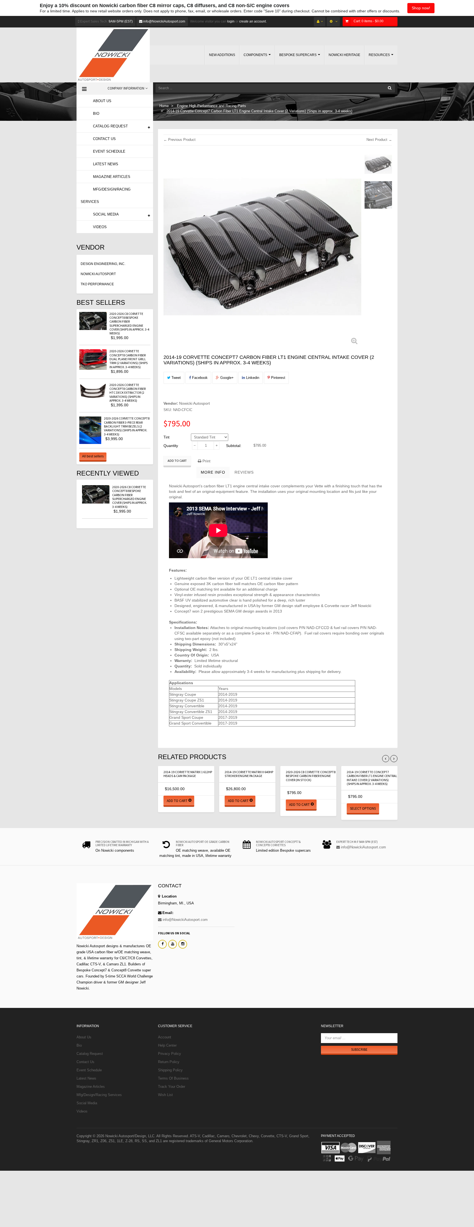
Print (205, 461)
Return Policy (168, 1062)
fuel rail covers (346, 627)
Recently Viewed (108, 473)
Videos (82, 1111)
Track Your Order (171, 1087)
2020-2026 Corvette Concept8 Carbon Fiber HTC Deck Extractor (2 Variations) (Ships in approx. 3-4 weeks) (127, 393)
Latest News (86, 1078)
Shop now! (421, 8)
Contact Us (85, 1062)
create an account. (253, 21)
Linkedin (252, 378)
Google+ (226, 378)
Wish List (165, 1095)
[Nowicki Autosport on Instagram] (182, 944)
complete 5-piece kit (252, 633)
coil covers (289, 627)
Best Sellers (101, 302)
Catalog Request (90, 1054)
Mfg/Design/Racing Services (99, 1095)
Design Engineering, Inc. (103, 264)
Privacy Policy (169, 1054)
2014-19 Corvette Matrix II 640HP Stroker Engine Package (249, 774)
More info (213, 472)
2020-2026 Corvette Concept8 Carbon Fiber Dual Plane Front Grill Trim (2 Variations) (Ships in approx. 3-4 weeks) (128, 359)
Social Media (87, 1103)
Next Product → (379, 140)
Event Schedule (89, 1070)
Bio (79, 1045)
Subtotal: (233, 445)
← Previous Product (179, 140)
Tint (166, 437)
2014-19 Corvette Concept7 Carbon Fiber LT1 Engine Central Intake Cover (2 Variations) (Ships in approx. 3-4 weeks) (372, 778)
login (230, 21)
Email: (167, 913)
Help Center (167, 1045)
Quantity (170, 445)
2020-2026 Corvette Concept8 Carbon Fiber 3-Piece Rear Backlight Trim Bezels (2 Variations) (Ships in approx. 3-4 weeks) (126, 426)
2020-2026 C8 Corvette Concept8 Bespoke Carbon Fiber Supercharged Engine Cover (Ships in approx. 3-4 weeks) (129, 323)
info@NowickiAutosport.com (163, 21)
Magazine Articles (91, 1087)
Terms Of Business (173, 1078)
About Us (84, 1037)
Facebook (199, 378)
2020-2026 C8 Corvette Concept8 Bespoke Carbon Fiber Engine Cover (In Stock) (310, 776)
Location (169, 896)
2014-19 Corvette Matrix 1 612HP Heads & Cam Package (187, 774)
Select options (363, 808)
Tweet (175, 378)
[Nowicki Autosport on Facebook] (162, 944)
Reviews (244, 472)
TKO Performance (97, 284)
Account (164, 1037)
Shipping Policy (170, 1070)
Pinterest (277, 378)
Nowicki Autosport (98, 274)
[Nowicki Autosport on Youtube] (172, 944)
